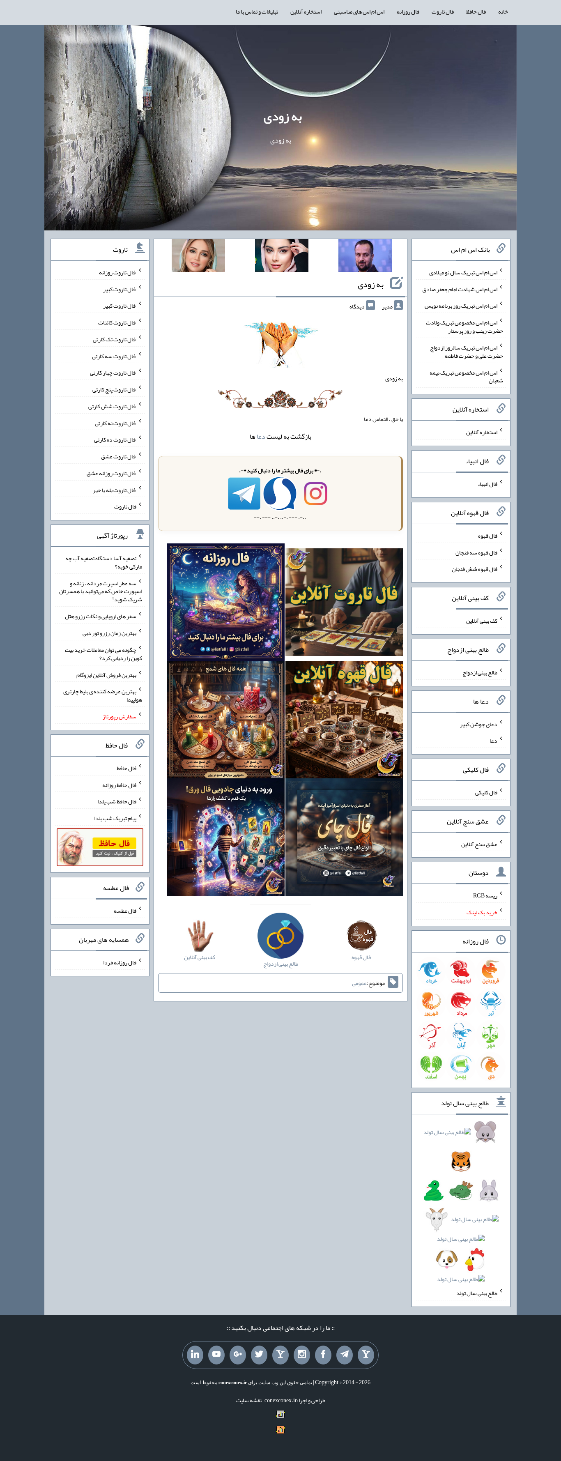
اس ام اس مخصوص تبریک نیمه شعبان (466, 376)
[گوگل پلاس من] (238, 1355)
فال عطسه (125, 910)
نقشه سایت (249, 1400)
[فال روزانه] (226, 604)
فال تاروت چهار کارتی (113, 372)
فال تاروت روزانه (117, 272)
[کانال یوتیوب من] (216, 1355)
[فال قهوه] (344, 721)
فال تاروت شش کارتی (112, 406)
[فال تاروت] (344, 604)
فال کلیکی (486, 792)
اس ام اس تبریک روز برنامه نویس (461, 305)
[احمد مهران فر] (365, 257)
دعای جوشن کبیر (478, 723)
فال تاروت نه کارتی (115, 422)
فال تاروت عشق (118, 456)
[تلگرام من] (344, 1355)
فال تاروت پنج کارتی (114, 389)
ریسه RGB (485, 895)
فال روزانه (408, 11)
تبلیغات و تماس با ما (257, 11)
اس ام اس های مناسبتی (359, 11)
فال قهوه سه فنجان (476, 552)
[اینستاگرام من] (302, 1355)
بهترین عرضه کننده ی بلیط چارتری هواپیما (102, 695)
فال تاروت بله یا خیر (114, 489)
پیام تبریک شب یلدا (115, 818)
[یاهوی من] (366, 1355)
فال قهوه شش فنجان (474, 569)
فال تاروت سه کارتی (114, 355)
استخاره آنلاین (306, 11)
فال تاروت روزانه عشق (111, 473)
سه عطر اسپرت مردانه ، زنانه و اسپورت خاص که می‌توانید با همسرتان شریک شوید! (100, 591)
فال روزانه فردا (119, 962)
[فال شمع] (226, 721)
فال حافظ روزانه (119, 784)
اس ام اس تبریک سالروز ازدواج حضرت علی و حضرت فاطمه (466, 351)
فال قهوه (487, 535)
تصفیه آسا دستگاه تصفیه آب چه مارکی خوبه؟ (103, 562)
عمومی (359, 983)
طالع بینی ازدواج (479, 672)
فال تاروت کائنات (117, 322)
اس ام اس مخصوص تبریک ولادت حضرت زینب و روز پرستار (464, 326)
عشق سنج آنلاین (479, 843)
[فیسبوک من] (323, 1355)
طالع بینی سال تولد (476, 1293)
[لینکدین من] (195, 1355)
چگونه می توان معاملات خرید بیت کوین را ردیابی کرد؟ (103, 654)
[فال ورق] (226, 838)
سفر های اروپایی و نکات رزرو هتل (100, 616)
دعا (261, 436)
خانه (503, 11)
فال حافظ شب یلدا (116, 801)
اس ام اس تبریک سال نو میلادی (463, 272)
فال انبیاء (487, 484)
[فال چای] (344, 838)
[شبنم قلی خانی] (198, 257)
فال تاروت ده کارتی (115, 439)
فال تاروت (443, 11)
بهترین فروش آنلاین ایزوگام (106, 674)
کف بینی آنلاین (481, 620)
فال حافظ (476, 11)
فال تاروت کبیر (119, 289)
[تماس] (280, 1355)
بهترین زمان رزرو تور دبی (109, 633)
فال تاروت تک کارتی (114, 339)
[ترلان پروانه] (281, 257)
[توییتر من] (259, 1355)
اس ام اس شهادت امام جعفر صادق (459, 289)
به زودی (283, 116)
